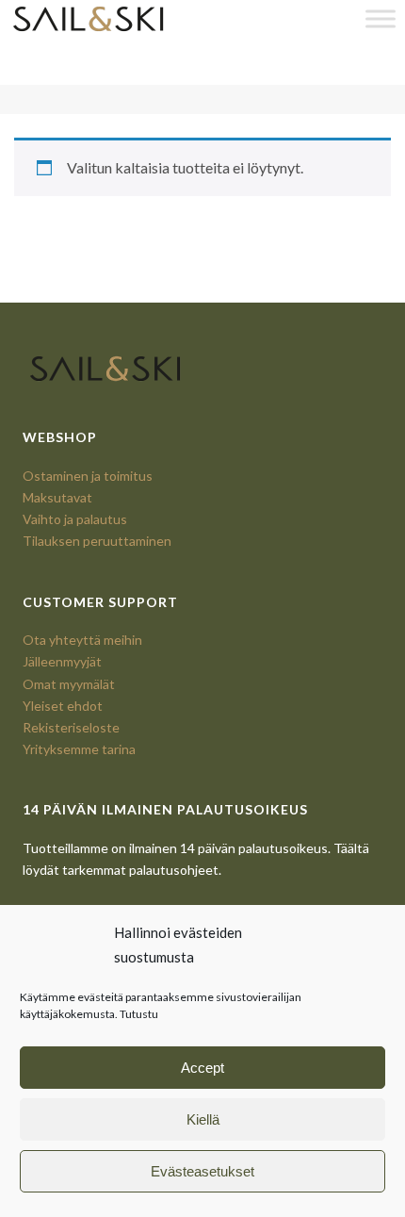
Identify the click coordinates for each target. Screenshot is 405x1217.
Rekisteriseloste (71, 727)
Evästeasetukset (202, 1171)
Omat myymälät (69, 684)
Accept (202, 1068)
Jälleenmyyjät (62, 661)
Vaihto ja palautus (75, 519)
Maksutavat (57, 497)
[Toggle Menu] (380, 18)
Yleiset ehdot (63, 706)
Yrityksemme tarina (79, 749)
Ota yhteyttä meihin (82, 640)
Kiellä (202, 1119)
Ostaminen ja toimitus (88, 476)
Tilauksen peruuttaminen (97, 541)
